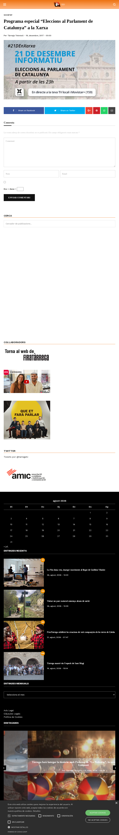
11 (26, 524)
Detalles (36, 811)
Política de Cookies (13, 717)
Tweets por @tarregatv (16, 457)
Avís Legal (9, 710)
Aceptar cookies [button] (98, 813)
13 (59, 524)
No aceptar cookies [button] (97, 820)
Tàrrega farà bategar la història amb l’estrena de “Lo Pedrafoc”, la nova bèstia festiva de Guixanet (59, 764)
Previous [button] (3, 767)
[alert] (59, 817)
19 (43, 530)
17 (11, 530)
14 (74, 524)
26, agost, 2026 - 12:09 (57, 606)
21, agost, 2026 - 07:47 (57, 637)
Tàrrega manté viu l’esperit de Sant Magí (65, 663)
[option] (59, 765)
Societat (8, 15)
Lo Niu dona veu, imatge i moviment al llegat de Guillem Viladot (76, 570)
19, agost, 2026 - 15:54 (57, 668)
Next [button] (115, 767)
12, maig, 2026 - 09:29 (70, 770)
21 (74, 530)
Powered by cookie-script (17, 832)
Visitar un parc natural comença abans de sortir (68, 601)
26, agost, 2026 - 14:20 (57, 575)
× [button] (116, 803)
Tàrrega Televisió (16, 35)
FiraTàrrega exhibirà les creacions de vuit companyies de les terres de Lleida (81, 632)
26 (43, 536)
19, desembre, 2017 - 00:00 (38, 35)
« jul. (6, 546)
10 (11, 524)
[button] (41, 827)
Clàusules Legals (12, 714)
